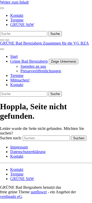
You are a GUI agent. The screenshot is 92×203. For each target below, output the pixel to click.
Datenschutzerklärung (27, 152)
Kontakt (16, 15)
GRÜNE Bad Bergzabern (21, 43)
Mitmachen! (20, 80)
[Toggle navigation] (2, 8)
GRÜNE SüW (22, 24)
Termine (17, 20)
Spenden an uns (33, 66)
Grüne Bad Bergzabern (29, 61)
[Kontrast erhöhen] (7, 40)
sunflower (39, 192)
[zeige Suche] (2, 40)
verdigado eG (11, 196)
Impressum (19, 147)
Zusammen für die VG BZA (66, 43)
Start (14, 56)
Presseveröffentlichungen (40, 71)
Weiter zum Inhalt (14, 2)
